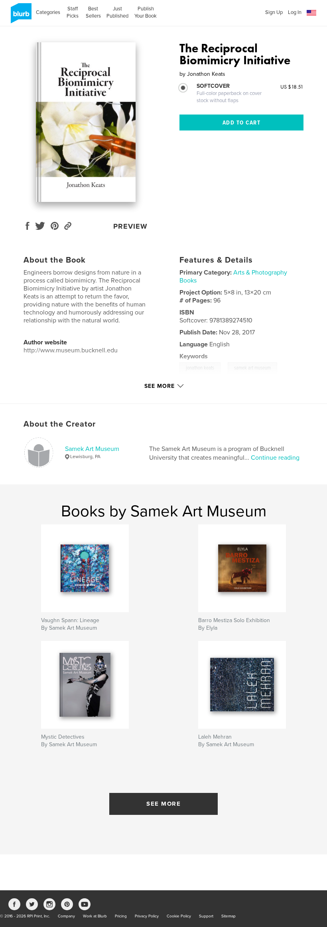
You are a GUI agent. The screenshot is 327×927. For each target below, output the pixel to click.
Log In (294, 12)
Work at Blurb (95, 916)
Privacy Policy (147, 916)
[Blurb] (19, 16)
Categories (48, 12)
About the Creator (60, 424)
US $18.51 (291, 86)
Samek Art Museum (92, 449)
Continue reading (275, 458)
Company (66, 916)
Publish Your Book (145, 12)
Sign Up (274, 12)
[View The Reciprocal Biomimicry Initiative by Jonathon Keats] (86, 122)
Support (206, 916)
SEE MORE (163, 803)
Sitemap (228, 916)
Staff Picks (73, 12)
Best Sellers (93, 12)
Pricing (121, 916)
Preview (130, 226)
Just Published (117, 12)
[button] (311, 13)
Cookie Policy (179, 916)
